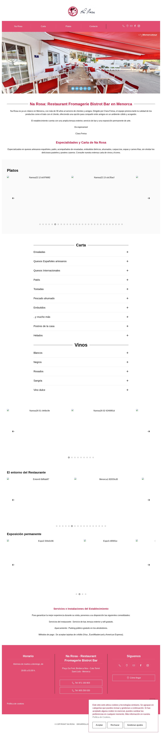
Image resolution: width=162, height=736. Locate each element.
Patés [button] (37, 279)
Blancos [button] (38, 352)
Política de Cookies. (101, 717)
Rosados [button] (38, 371)
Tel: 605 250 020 (82, 690)
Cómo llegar (135, 678)
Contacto (93, 26)
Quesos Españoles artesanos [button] (50, 261)
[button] (13, 198)
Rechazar (115, 725)
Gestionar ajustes (135, 725)
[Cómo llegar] (127, 26)
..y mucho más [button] (42, 316)
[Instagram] (139, 26)
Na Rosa (18, 26)
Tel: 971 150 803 (82, 683)
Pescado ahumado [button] (44, 298)
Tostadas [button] (39, 289)
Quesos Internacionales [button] (47, 270)
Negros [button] (38, 362)
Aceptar (99, 725)
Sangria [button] (38, 380)
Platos (68, 26)
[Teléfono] (123, 26)
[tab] (40, 224)
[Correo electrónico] (131, 26)
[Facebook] (135, 26)
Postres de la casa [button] (44, 326)
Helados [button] (38, 335)
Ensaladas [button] (39, 252)
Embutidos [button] (39, 307)
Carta (43, 26)
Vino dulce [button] (39, 390)
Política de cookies (15, 704)
